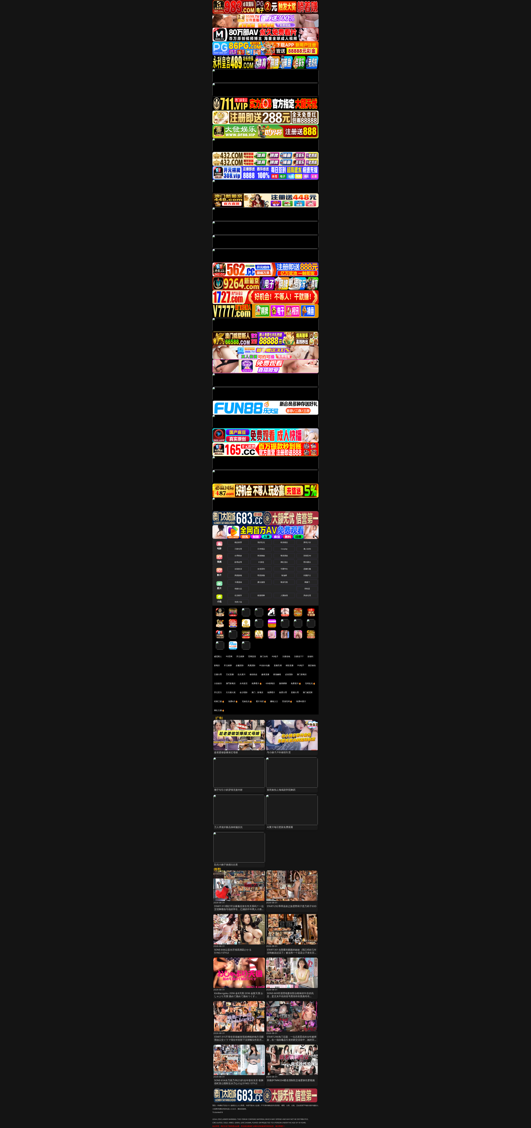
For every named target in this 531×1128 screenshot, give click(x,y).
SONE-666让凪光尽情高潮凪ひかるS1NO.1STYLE (232, 951)
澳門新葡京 (231, 683)
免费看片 (271, 692)
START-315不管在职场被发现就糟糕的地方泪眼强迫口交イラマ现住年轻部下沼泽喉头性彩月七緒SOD (239, 1039)
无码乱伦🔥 (310, 683)
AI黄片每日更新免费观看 (280, 827)
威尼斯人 (218, 656)
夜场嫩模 (277, 674)
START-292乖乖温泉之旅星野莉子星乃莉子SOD (291, 906)
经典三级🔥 (219, 701)
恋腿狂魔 (307, 569)
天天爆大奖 (231, 692)
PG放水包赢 (264, 665)
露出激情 (261, 582)
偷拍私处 (253, 674)
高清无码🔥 (287, 701)
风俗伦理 (307, 595)
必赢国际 (240, 665)
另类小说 (238, 602)
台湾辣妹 (238, 555)
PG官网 (229, 656)
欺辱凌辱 (238, 562)
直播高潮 (278, 665)
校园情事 (261, 595)
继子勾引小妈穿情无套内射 (228, 789)
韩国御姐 (261, 555)
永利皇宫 (244, 683)
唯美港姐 (284, 555)
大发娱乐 (218, 683)
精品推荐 (238, 542)
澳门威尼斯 (308, 692)
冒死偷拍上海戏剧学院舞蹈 (281, 789)
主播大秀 (218, 674)
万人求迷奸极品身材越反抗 (228, 827)
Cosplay (284, 549)
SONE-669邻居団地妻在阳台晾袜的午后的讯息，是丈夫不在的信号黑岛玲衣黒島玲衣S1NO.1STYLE (290, 996)
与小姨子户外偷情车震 (279, 752)
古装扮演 (238, 569)
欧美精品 (284, 542)
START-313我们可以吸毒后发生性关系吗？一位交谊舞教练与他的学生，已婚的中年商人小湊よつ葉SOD (239, 909)
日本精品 (261, 549)
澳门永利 (264, 656)
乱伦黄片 (242, 674)
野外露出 (307, 562)
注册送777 (298, 656)
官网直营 (252, 656)
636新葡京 (270, 683)
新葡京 (217, 665)
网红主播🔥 (219, 710)
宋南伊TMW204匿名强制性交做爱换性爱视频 (291, 1080)
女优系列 (261, 569)
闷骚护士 (307, 575)
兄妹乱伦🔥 (247, 701)
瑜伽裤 (284, 575)
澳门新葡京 (302, 674)
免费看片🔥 (257, 683)
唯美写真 (284, 582)
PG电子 (275, 656)
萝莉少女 (307, 542)
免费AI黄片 (301, 701)
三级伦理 (238, 549)
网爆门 (307, 582)
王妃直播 (230, 674)
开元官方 (218, 692)
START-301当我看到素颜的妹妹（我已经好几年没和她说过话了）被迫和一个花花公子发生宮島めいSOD (292, 952)
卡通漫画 (238, 582)
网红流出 (284, 562)
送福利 (310, 656)
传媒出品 (238, 588)
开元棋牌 (240, 656)
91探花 (261, 562)
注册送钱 (286, 656)
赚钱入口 (274, 701)
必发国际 (289, 674)
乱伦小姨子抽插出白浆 (226, 864)
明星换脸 (261, 575)
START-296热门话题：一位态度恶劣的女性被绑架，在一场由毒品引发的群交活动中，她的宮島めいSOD (292, 1039)
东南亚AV (307, 555)
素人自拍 (307, 549)
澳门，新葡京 (257, 692)
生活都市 (238, 595)
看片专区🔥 (261, 701)
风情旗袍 (238, 575)
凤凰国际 (252, 665)
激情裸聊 (283, 683)
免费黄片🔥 (296, 683)
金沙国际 (244, 692)
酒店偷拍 (312, 665)
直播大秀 (295, 692)
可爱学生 (284, 569)
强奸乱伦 (261, 542)
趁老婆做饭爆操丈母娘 (226, 752)
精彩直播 (290, 665)
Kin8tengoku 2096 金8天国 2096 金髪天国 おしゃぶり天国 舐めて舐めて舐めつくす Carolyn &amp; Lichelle (238, 996)
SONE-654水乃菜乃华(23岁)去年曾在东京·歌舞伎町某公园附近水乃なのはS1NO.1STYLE (239, 1082)
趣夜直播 (265, 674)
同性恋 (307, 588)
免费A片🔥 (233, 701)
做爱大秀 (283, 692)
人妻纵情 (284, 595)
